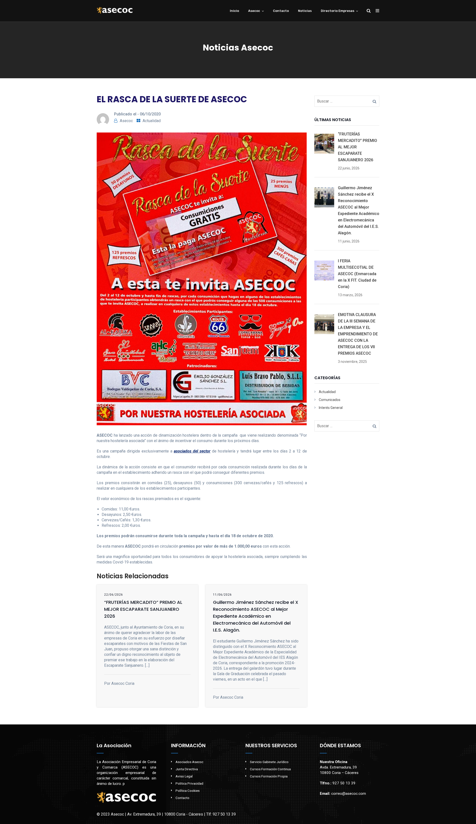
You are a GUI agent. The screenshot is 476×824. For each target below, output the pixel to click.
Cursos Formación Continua (270, 769)
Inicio (234, 11)
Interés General (331, 408)
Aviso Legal (184, 776)
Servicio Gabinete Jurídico (269, 762)
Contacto (281, 11)
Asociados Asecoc (189, 762)
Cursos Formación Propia (269, 776)
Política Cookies (188, 791)
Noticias (305, 11)
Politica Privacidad (189, 783)
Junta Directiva (187, 769)
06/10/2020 (150, 114)
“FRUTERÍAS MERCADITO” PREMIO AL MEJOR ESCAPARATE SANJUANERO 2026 (143, 609)
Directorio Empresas (337, 11)
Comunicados (329, 400)
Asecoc (254, 11)
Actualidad (152, 120)
